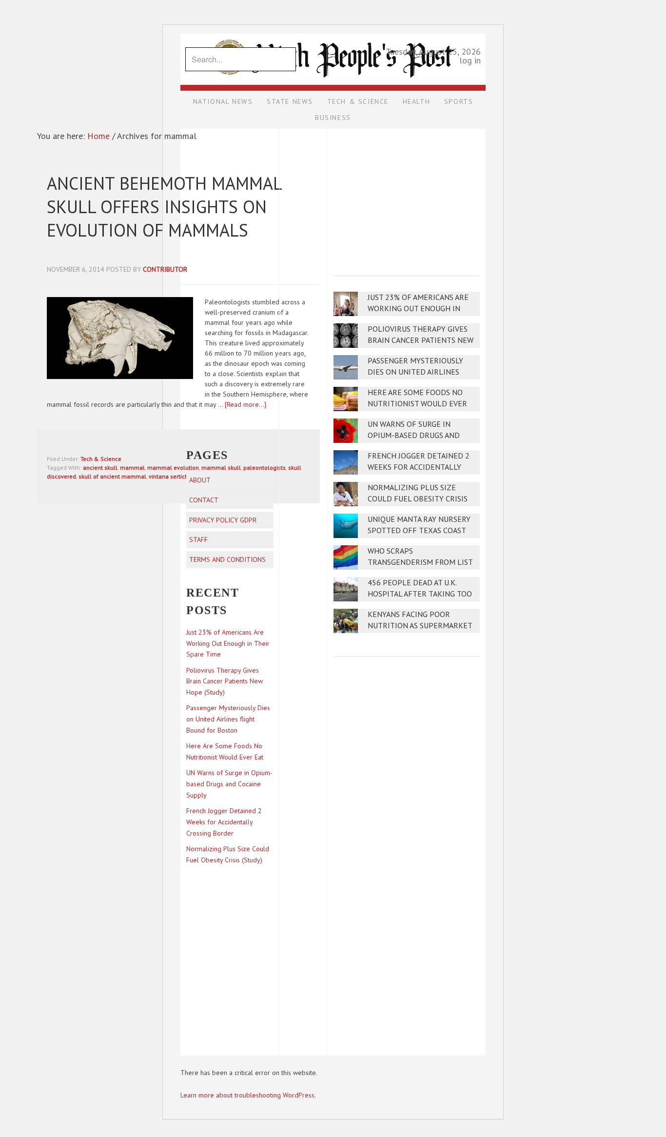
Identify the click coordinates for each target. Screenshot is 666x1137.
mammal (132, 467)
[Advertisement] (406, 196)
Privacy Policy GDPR (222, 520)
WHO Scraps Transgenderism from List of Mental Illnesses (420, 562)
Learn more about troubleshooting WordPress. (248, 1095)
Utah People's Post (333, 33)
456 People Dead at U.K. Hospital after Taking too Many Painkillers (420, 594)
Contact (203, 500)
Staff (198, 539)
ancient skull (100, 467)
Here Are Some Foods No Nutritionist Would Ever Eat (417, 403)
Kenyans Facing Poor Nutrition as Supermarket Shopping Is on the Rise (420, 625)
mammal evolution (173, 467)
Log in (470, 60)
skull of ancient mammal (112, 476)
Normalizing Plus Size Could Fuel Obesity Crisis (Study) (418, 498)
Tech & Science (100, 458)
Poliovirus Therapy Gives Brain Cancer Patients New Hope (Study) (420, 340)
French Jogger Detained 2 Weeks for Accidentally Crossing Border (419, 467)
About (200, 480)
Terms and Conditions (227, 559)
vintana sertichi (169, 476)
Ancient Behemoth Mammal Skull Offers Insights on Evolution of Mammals (164, 206)
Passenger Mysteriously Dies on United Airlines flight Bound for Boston (418, 372)
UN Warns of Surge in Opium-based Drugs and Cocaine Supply (414, 435)
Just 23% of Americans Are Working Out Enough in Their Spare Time (418, 308)
